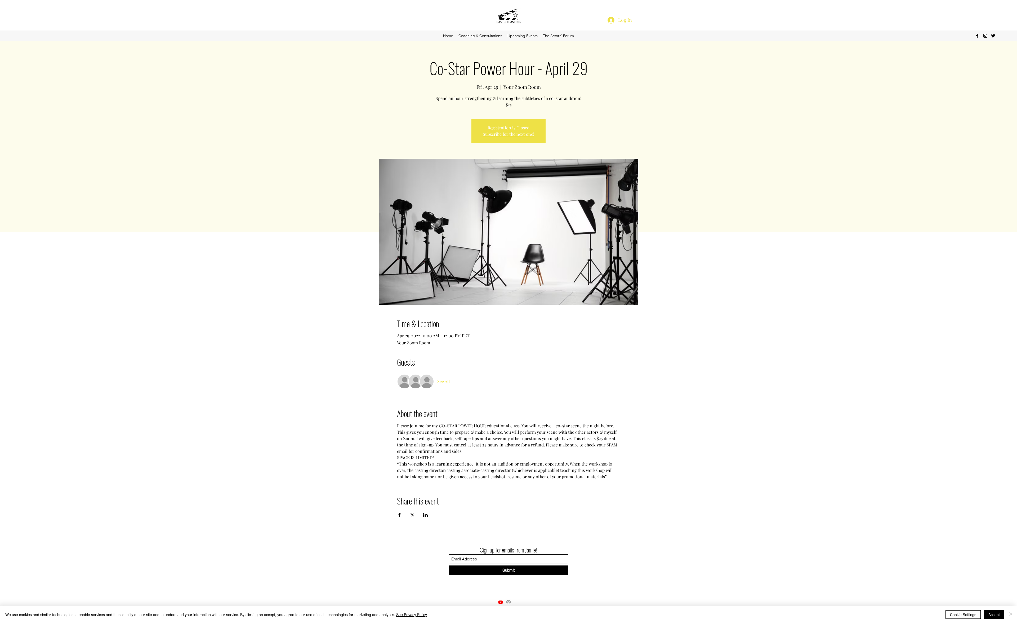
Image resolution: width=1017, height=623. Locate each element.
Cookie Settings (963, 614)
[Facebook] (977, 35)
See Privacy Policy (411, 614)
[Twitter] (993, 35)
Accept (994, 614)
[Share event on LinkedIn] (425, 515)
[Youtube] (500, 602)
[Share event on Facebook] (399, 515)
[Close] (1010, 614)
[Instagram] (985, 35)
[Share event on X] (412, 515)
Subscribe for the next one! (508, 134)
